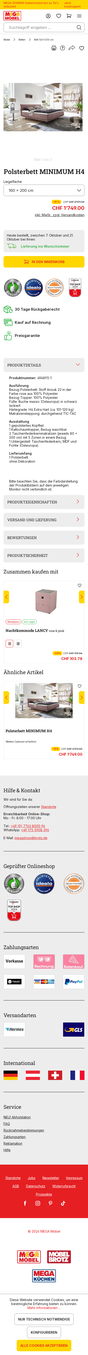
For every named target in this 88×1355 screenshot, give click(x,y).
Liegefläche (13, 182)
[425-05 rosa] (9, 643)
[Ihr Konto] (48, 16)
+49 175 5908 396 (35, 830)
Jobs (31, 1178)
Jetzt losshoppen (72, 4)
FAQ (7, 1124)
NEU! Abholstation (17, 1117)
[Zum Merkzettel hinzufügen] (81, 48)
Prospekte (44, 1194)
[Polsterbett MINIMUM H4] (43, 107)
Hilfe (7, 1150)
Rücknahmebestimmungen (24, 1130)
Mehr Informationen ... (44, 1308)
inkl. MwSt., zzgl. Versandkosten (59, 215)
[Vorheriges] (8, 107)
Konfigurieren (44, 1332)
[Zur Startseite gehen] (12, 16)
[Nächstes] (78, 107)
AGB (15, 1186)
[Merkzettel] (59, 16)
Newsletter (50, 1178)
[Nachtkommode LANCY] (44, 600)
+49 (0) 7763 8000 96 (28, 826)
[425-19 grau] (18, 643)
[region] (44, 109)
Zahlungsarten (15, 1137)
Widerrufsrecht (64, 1186)
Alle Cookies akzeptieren (44, 1345)
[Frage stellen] (62, 48)
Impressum (74, 1178)
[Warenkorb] (69, 16)
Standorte (48, 807)
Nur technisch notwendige (44, 1319)
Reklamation (13, 1143)
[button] (44, 309)
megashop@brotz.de (31, 838)
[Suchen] (79, 27)
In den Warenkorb (48, 262)
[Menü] (79, 16)
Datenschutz (35, 1186)
